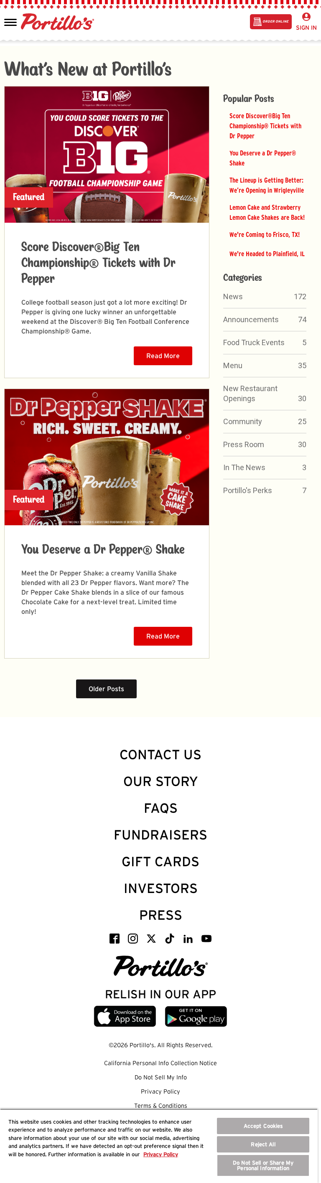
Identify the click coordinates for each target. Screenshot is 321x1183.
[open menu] (10, 21)
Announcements (251, 319)
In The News (244, 467)
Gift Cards (160, 861)
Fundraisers (160, 835)
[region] (159, 1146)
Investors (161, 888)
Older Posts (106, 689)
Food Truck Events (254, 342)
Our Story (160, 781)
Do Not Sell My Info (161, 1077)
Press (160, 915)
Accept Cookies (263, 1126)
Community (242, 421)
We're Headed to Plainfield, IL (267, 253)
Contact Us (160, 754)
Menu (232, 365)
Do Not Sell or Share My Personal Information (263, 1165)
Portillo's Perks (247, 490)
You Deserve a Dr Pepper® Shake (103, 550)
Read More (163, 356)
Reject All (263, 1144)
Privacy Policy (160, 1091)
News (233, 296)
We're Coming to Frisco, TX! (264, 234)
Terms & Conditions (160, 1105)
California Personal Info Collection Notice (160, 1063)
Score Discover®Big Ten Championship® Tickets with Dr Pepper (98, 263)
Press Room (243, 444)
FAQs (161, 808)
